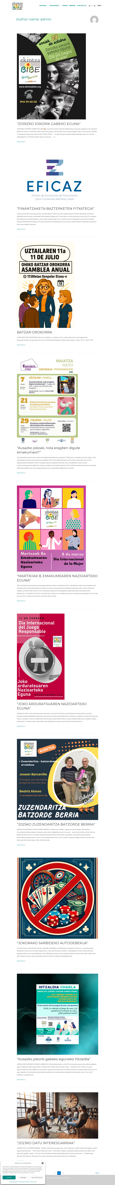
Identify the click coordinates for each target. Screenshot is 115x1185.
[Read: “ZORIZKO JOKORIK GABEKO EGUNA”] (51, 76)
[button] (42, 1163)
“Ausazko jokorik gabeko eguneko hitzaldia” (54, 1059)
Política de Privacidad (24, 1181)
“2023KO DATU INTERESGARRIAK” (46, 1143)
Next (98, 1173)
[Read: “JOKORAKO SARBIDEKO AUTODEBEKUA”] (57, 898)
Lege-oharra (65, 1178)
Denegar (23, 1177)
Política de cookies (13, 1181)
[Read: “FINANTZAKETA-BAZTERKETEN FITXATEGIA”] (56, 179)
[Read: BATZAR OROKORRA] (45, 285)
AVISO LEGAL (33, 1181)
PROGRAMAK (54, 5)
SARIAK (65, 5)
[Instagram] (94, 5)
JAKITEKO (42, 5)
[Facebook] (89, 5)
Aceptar (9, 1177)
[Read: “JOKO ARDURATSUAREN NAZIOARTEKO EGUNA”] (40, 656)
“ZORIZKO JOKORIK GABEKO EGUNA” (49, 124)
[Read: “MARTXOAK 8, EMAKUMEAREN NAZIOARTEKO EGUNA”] (51, 528)
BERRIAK (72, 5)
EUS (99, 5)
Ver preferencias (37, 1177)
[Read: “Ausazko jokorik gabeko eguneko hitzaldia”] (57, 1014)
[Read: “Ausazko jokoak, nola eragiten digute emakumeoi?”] (47, 400)
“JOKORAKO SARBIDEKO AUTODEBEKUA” (52, 943)
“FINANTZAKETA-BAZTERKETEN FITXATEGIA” (55, 208)
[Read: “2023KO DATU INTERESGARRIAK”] (57, 1115)
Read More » (21, 142)
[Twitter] (92, 5)
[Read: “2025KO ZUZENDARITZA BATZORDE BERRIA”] (57, 779)
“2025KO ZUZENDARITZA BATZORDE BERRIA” (56, 824)
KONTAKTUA (81, 5)
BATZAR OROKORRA (34, 332)
